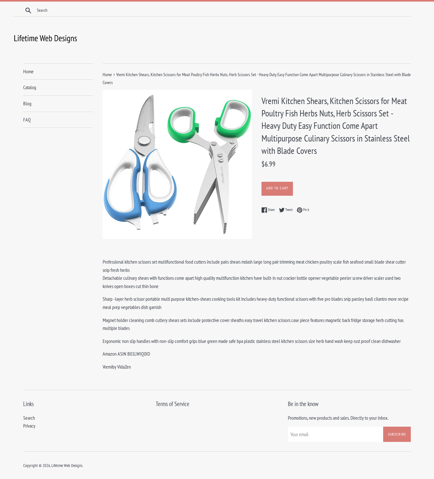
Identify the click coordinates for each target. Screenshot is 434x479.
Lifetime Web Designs (66, 465)
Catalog (29, 87)
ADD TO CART (277, 188)
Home (28, 71)
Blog (27, 103)
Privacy (29, 426)
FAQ (27, 119)
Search (29, 418)
